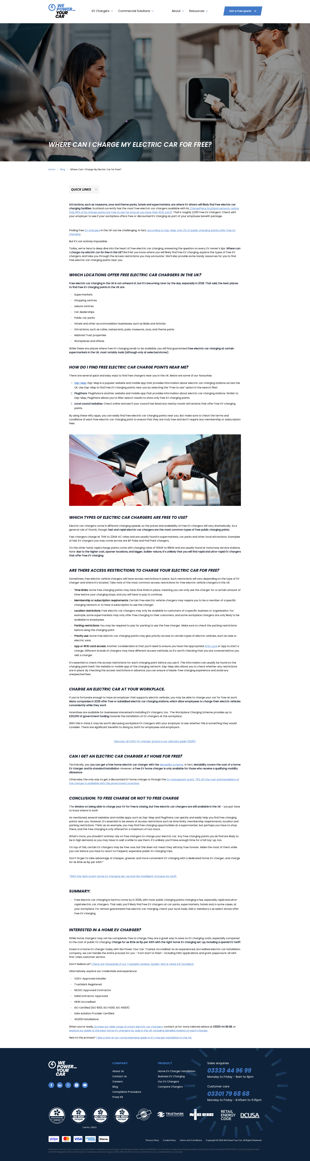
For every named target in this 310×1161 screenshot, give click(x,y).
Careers (117, 1081)
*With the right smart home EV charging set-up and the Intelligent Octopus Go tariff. (123, 876)
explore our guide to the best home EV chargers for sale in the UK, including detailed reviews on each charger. (138, 1030)
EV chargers (92, 230)
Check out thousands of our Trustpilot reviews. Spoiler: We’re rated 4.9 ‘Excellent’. (142, 964)
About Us (118, 1071)
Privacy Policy (152, 1140)
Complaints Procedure (126, 1092)
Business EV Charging (171, 1076)
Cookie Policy (169, 1140)
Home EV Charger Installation (176, 1071)
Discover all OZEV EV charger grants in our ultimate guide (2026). (155, 741)
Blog (62, 169)
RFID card (211, 646)
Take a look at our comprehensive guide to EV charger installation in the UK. (144, 1037)
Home (51, 169)
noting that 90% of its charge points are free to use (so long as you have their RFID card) (154, 210)
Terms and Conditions (191, 1140)
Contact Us (119, 1076)
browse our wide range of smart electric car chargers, (129, 1027)
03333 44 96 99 (229, 1070)
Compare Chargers (170, 1087)
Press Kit (117, 1097)
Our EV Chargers (168, 1081)
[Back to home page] (61, 11)
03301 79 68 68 (228, 1094)
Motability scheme (171, 764)
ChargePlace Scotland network (210, 208)
